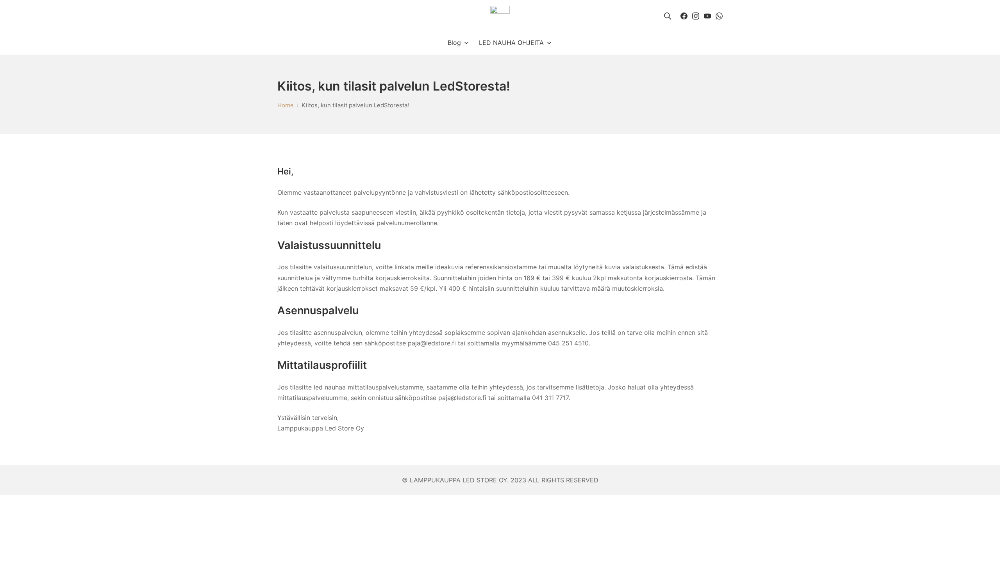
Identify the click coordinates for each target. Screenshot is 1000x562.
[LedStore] (500, 15)
